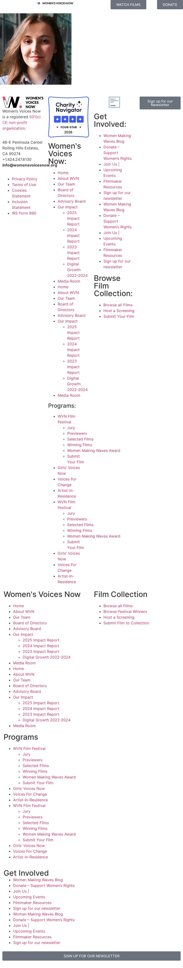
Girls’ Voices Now (29, 788)
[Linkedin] (172, 133)
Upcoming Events (29, 897)
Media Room (69, 281)
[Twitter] (172, 120)
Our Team (66, 184)
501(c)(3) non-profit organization (21, 122)
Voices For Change (30, 794)
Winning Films (79, 444)
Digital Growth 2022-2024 (77, 270)
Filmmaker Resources (32, 902)
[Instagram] (159, 120)
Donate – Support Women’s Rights (117, 153)
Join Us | (111, 164)
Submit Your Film (38, 782)
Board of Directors (30, 623)
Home (63, 172)
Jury (71, 427)
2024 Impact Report (73, 235)
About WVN (68, 178)
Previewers (77, 433)
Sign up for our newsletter (36, 908)
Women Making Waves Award (49, 777)
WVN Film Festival (29, 748)
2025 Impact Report (73, 218)
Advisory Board (72, 201)
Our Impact (68, 207)
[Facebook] (146, 120)
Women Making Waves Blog (38, 879)
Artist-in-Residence (30, 799)
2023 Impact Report (73, 252)
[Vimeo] (146, 133)
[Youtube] (159, 133)
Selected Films (80, 439)
